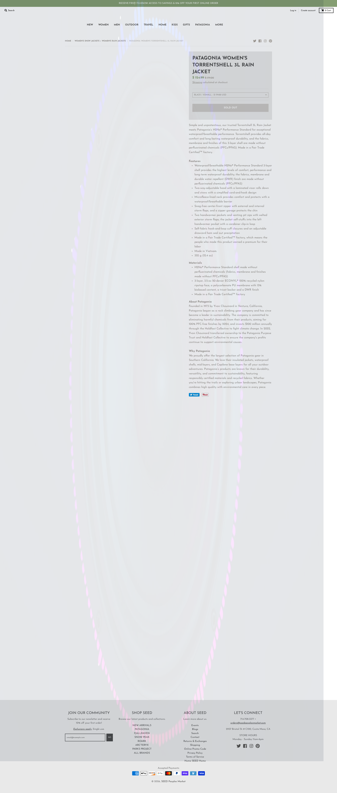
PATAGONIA (142, 729)
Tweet (194, 394)
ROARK (142, 741)
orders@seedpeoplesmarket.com (248, 723)
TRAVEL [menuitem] (148, 25)
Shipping (197, 82)
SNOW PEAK (142, 737)
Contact (195, 737)
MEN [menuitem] (117, 25)
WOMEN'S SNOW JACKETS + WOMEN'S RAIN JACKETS (100, 41)
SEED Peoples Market (173, 781)
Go (109, 737)
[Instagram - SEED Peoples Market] (265, 41)
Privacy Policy (195, 753)
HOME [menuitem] (162, 25)
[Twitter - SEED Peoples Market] (254, 41)
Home (68, 41)
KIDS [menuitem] (175, 25)
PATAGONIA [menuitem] (202, 25)
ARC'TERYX (141, 745)
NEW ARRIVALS (142, 725)
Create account (308, 10)
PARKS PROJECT (141, 749)
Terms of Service (195, 757)
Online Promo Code (195, 749)
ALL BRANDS (142, 753)
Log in (293, 10)
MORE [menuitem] (219, 25)
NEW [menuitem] (90, 25)
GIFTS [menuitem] (186, 25)
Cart (328, 10)
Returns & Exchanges (195, 741)
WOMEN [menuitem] (103, 25)
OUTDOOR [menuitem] (131, 25)
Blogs (195, 729)
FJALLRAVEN (142, 733)
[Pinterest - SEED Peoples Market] (270, 41)
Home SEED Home (195, 761)
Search (195, 733)
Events (195, 725)
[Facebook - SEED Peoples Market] (260, 41)
